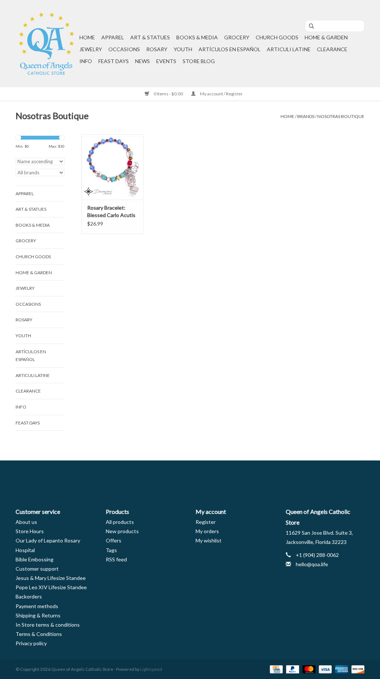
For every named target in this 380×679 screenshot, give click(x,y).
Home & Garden (326, 37)
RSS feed (116, 559)
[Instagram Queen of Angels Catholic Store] (216, 478)
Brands (305, 116)
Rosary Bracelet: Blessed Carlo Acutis (111, 211)
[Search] (308, 26)
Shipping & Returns (38, 615)
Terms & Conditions (39, 634)
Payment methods (37, 606)
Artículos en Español (230, 49)
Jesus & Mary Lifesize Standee (51, 578)
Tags (111, 550)
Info (85, 61)
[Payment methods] (275, 669)
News (142, 61)
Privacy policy (31, 643)
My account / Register (221, 93)
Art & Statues (150, 37)
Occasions (124, 49)
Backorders (29, 596)
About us (26, 522)
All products (120, 522)
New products (122, 531)
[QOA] (46, 43)
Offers (113, 540)
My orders (207, 531)
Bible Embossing (34, 559)
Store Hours (30, 531)
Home (87, 37)
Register (206, 522)
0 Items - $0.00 (168, 93)
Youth (183, 49)
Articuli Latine (289, 49)
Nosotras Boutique (340, 116)
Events (166, 61)
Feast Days (113, 61)
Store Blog (199, 61)
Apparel (112, 37)
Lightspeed (151, 669)
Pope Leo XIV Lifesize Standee (51, 587)
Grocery (236, 37)
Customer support (37, 568)
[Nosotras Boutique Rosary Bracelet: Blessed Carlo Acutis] (112, 167)
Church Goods (277, 37)
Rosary (156, 49)
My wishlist (209, 540)
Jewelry (90, 49)
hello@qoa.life (312, 564)
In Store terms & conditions (48, 624)
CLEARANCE (332, 49)
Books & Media (197, 37)
